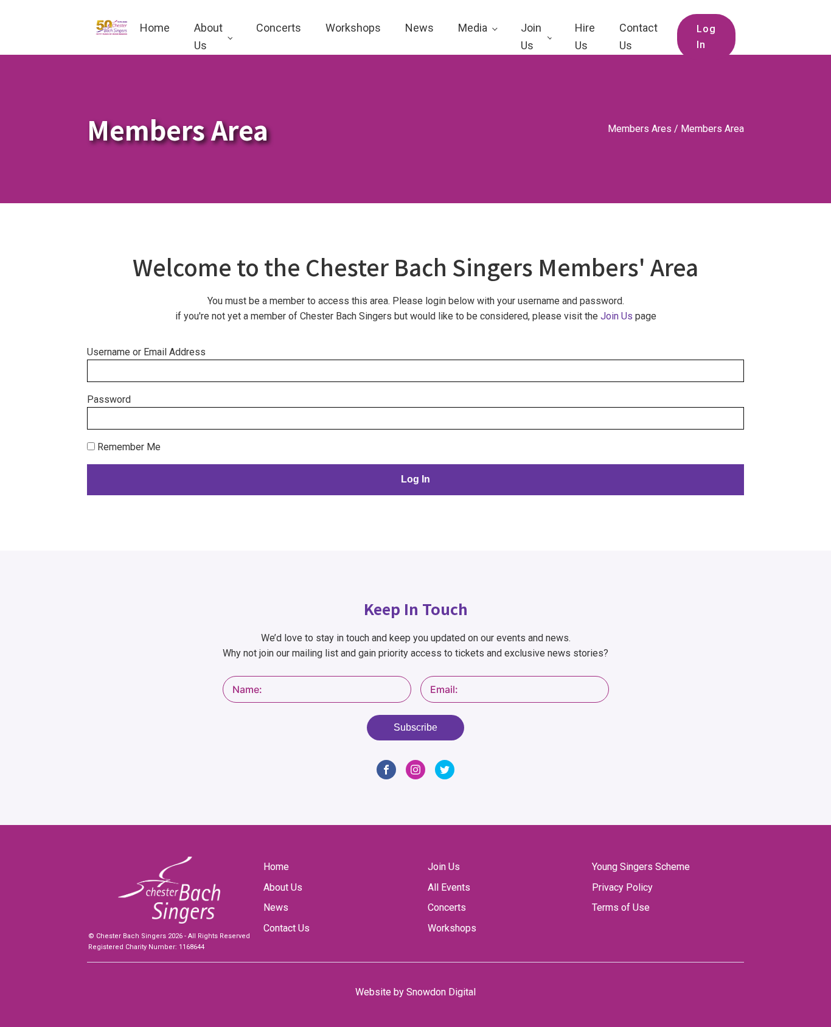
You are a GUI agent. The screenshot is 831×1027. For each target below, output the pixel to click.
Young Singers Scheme (641, 866)
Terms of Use (621, 907)
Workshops (353, 27)
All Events (449, 887)
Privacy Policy (622, 887)
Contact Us (638, 36)
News (419, 27)
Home (155, 27)
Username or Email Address (146, 352)
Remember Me (128, 447)
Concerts (278, 27)
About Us (208, 36)
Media (472, 27)
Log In (706, 36)
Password (109, 399)
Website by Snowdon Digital (415, 992)
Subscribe (415, 727)
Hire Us (585, 36)
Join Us (531, 36)
